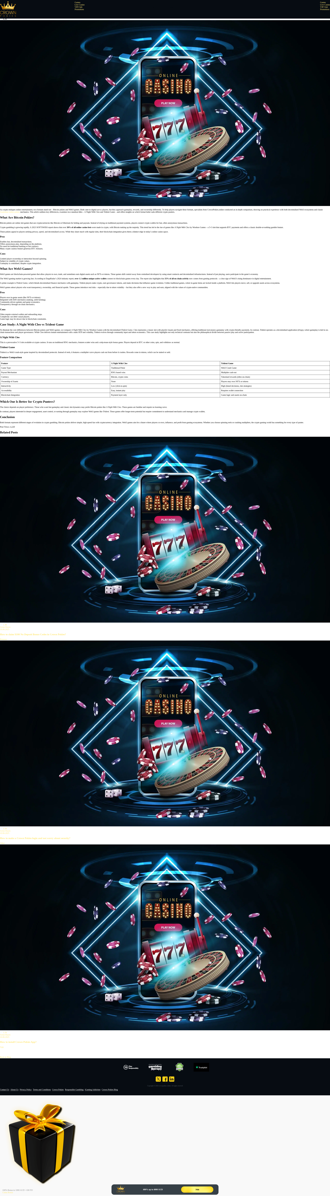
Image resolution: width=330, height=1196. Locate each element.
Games (77, 2)
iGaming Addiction (92, 1089)
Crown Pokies (58, 1089)
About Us (14, 1089)
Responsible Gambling (74, 1089)
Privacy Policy (26, 1089)
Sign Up (173, 8)
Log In (153, 8)
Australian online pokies (10, 212)
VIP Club (78, 7)
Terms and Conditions (42, 1089)
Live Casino (80, 5)
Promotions (79, 9)
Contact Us (4, 1089)
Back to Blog (5, 1057)
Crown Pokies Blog (110, 1089)
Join (197, 1189)
